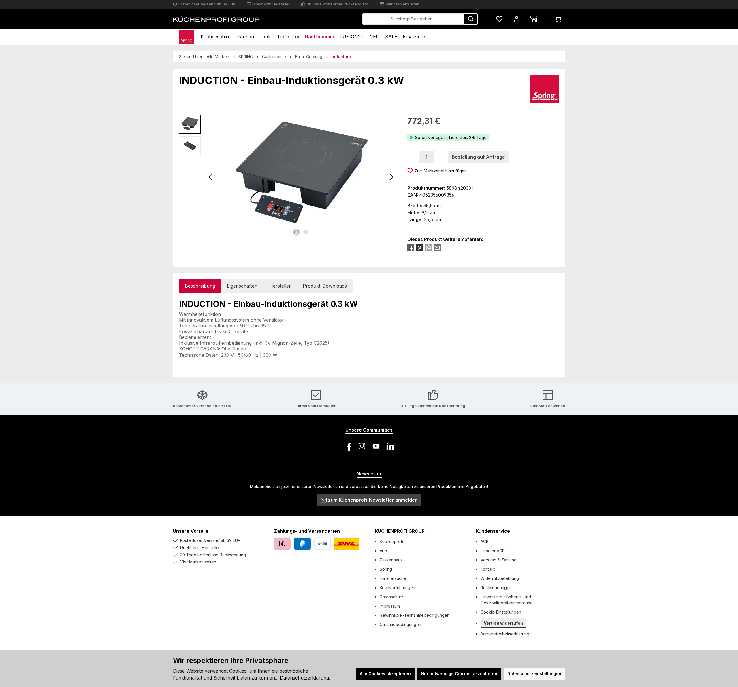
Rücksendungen (496, 587)
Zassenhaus (391, 559)
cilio (383, 550)
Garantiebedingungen (400, 624)
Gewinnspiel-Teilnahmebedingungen (414, 615)
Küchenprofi (391, 541)
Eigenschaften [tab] (242, 286)
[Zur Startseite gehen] (216, 19)
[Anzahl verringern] (413, 157)
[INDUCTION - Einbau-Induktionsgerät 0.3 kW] (300, 177)
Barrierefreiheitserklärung (505, 633)
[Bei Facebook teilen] (410, 248)
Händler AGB (493, 550)
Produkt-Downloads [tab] (325, 286)
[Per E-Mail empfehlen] (437, 248)
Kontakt (488, 569)
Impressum (390, 606)
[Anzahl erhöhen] (440, 157)
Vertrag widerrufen (503, 622)
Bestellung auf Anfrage (478, 157)
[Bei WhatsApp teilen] (428, 248)
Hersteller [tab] (280, 286)
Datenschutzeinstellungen (534, 673)
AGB (485, 541)
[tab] (200, 286)
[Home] (186, 37)
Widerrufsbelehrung (500, 578)
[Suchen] (471, 19)
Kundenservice (493, 531)
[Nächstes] (391, 177)
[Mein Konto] (516, 19)
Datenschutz (391, 596)
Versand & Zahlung (499, 559)
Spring (386, 569)
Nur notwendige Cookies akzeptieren (459, 673)
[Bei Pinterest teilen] (419, 248)
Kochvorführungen (397, 587)
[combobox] (413, 19)
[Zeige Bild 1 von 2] (296, 232)
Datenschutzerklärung (304, 678)
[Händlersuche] (534, 19)
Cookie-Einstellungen (501, 612)
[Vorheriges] (210, 177)
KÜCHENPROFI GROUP (400, 531)
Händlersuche (393, 578)
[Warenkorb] (558, 19)
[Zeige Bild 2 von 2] (305, 232)
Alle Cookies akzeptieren (385, 673)
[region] (287, 177)
